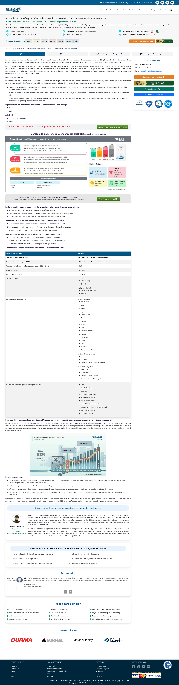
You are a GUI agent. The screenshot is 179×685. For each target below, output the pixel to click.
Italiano (52, 41)
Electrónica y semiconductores (35, 49)
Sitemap (99, 676)
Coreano (68, 41)
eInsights (153, 10)
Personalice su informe (154, 89)
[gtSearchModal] (171, 10)
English (29, 41)
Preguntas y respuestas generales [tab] (110, 54)
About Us (14, 666)
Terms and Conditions (54, 669)
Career (13, 671)
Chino (76, 41)
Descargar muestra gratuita (141, 41)
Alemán (36, 41)
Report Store (121, 10)
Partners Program (102, 669)
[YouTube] (172, 3)
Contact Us (163, 10)
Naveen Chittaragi (16, 526)
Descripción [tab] (25, 54)
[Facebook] (157, 3)
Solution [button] (132, 10)
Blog (97, 674)
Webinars (99, 671)
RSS (12, 674)
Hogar (8, 49)
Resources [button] (142, 10)
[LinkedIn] (167, 3)
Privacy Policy (51, 666)
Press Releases (101, 666)
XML (12, 676)
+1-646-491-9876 (134, 3)
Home (101, 10)
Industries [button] (109, 10)
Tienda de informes (18, 49)
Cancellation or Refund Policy (57, 671)
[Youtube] (149, 668)
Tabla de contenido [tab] (68, 54)
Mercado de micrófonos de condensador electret (62, 49)
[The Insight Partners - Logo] (13, 10)
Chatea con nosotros (154, 94)
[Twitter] (162, 3)
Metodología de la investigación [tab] (153, 54)
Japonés (60, 41)
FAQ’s (48, 674)
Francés (44, 41)
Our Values (50, 676)
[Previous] (58, 589)
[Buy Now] (164, 41)
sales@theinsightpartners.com (113, 3)
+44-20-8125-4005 (147, 3)
